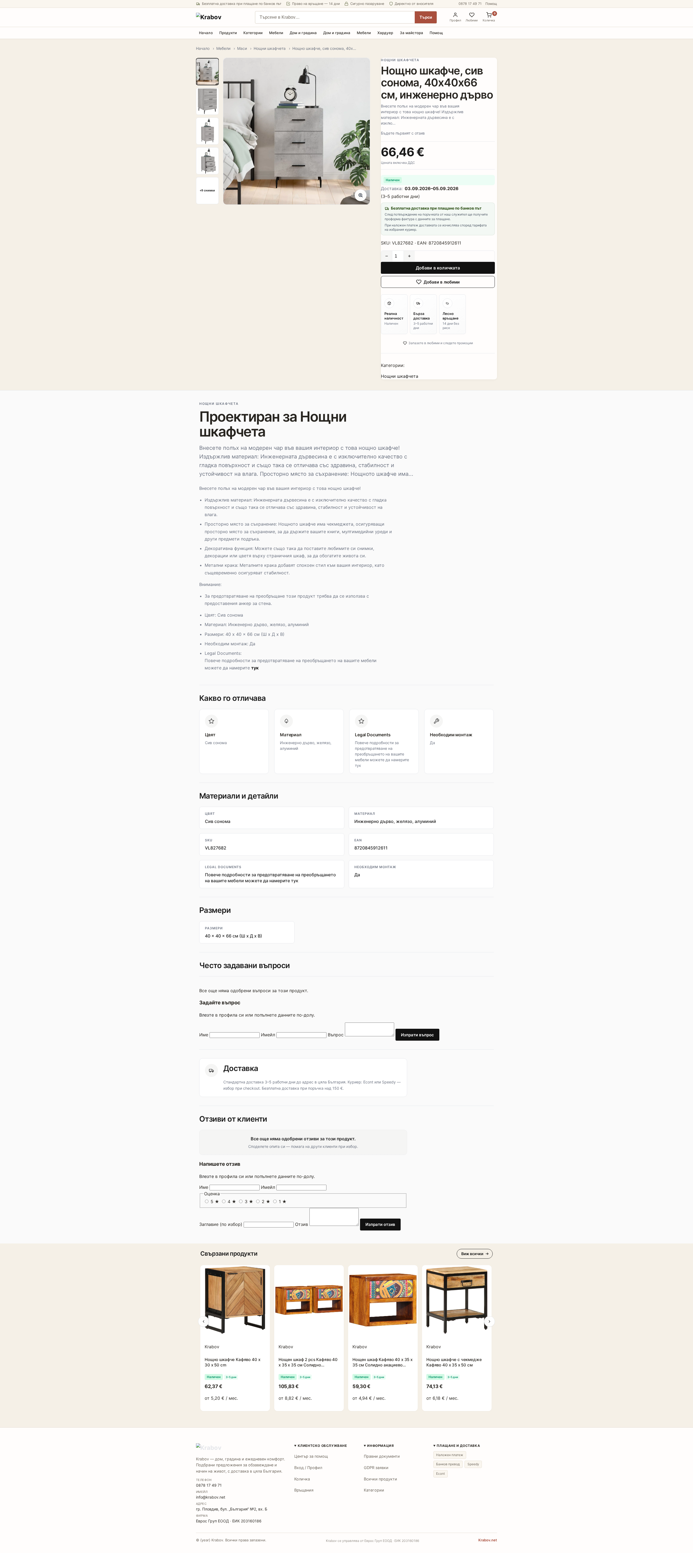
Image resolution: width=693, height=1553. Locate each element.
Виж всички (472, 1253)
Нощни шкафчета (270, 48)
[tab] (207, 71)
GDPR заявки (376, 1467)
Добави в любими (442, 282)
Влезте (206, 1015)
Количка (302, 1479)
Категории (253, 33)
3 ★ (249, 1201)
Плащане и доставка (458, 1446)
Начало (206, 33)
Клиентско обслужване (322, 1446)
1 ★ (282, 1201)
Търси (426, 17)
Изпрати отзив (380, 1224)
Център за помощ (311, 1456)
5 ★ (215, 1201)
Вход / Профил (308, 1467)
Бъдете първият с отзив (403, 133)
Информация (380, 1446)
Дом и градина (303, 33)
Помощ (491, 4)
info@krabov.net (210, 1497)
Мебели (276, 33)
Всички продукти (380, 1479)
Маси (242, 48)
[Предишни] (203, 1321)
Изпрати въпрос (417, 1034)
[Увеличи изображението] (361, 195)
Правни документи (382, 1456)
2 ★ (266, 1201)
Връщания (303, 1490)
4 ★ (232, 1201)
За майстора (411, 33)
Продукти (228, 33)
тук (255, 667)
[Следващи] (489, 1321)
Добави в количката (438, 268)
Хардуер (385, 33)
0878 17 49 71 (470, 4)
